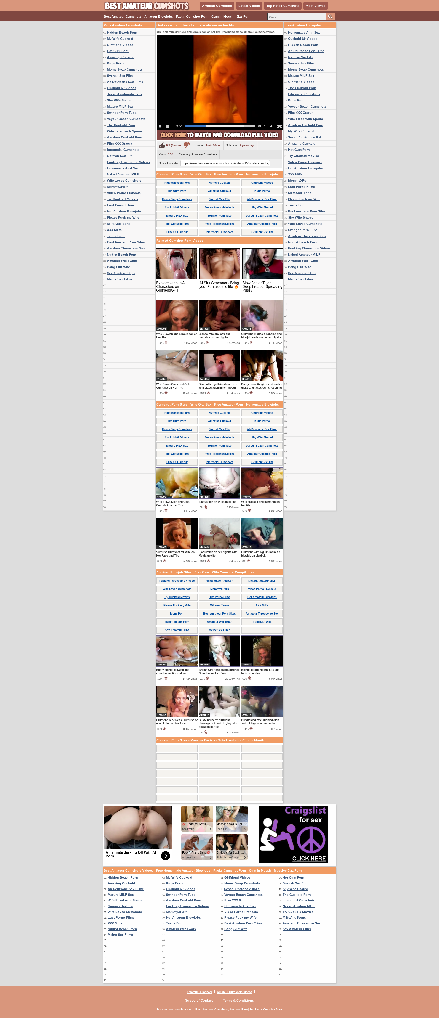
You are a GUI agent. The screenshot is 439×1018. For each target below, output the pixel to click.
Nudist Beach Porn (121, 254)
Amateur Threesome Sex (126, 248)
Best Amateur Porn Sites (126, 242)
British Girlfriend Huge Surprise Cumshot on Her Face (219, 671)
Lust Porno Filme (120, 205)
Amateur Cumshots (217, 6)
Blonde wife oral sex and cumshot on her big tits (214, 335)
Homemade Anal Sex (123, 168)
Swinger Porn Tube (122, 112)
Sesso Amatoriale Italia (124, 94)
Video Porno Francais (124, 193)
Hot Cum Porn (118, 51)
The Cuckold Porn (121, 125)
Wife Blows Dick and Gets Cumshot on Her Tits (173, 503)
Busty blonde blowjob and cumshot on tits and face (172, 671)
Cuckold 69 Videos (121, 88)
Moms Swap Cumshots (125, 69)
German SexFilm (119, 156)
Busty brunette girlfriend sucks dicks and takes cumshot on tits (262, 386)
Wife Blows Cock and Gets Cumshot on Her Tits (173, 386)
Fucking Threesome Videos (128, 162)
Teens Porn (116, 236)
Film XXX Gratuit (119, 143)
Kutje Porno (116, 63)
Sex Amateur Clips (121, 273)
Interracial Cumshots (123, 149)
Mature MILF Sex (120, 106)
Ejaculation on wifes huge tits (217, 502)
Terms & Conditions (238, 1000)
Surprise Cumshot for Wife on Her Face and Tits (175, 554)
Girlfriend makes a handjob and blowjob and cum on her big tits (261, 335)
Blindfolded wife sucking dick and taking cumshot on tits (260, 721)
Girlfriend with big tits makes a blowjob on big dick (261, 554)
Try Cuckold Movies (122, 199)
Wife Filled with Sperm (124, 131)
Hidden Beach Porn (122, 32)
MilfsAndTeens (118, 223)
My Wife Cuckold (120, 38)
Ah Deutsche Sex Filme (125, 82)
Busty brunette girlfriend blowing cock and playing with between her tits (218, 723)
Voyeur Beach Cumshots (126, 119)
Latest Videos (249, 6)
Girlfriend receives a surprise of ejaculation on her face (177, 721)
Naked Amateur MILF (123, 174)
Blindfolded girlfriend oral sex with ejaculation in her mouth (218, 386)
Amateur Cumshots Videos (234, 992)
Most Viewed (316, 6)
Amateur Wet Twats (122, 260)
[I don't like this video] (186, 145)
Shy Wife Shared (120, 100)
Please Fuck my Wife (123, 217)
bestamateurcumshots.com (175, 1009)
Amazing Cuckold (120, 57)
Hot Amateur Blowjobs (124, 211)
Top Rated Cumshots (282, 6)
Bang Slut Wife (118, 267)
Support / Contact (199, 1000)
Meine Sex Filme (119, 279)
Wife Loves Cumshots (124, 180)
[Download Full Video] (219, 138)
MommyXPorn (117, 186)
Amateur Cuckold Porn (124, 137)
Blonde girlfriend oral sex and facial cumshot (260, 671)
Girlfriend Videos (120, 45)
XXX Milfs (114, 230)
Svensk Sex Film (120, 75)
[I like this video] (162, 145)
